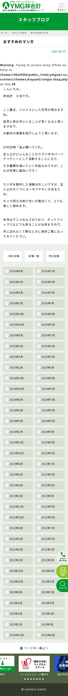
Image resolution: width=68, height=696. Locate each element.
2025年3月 (48, 356)
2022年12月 (17, 506)
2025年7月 (48, 335)
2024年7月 (48, 399)
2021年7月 (47, 592)
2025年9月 (48, 324)
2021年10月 (16, 581)
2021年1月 (47, 624)
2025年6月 (16, 346)
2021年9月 (47, 581)
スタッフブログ (19, 33)
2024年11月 (48, 378)
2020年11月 (48, 635)
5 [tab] (37, 679)
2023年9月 (48, 453)
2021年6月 (16, 603)
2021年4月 (16, 613)
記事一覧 (34, 256)
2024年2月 (16, 431)
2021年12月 (16, 571)
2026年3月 (48, 292)
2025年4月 (16, 356)
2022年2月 (16, 560)
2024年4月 (16, 421)
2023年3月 (48, 485)
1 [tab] (25, 679)
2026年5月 (48, 282)
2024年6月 (16, 410)
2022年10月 (17, 517)
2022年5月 (48, 539)
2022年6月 (16, 539)
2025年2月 (16, 367)
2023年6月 (16, 474)
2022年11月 (48, 506)
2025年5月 (48, 346)
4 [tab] (34, 679)
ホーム (4, 33)
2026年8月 (16, 271)
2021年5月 (47, 603)
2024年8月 (16, 399)
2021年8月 (16, 592)
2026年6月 (16, 282)
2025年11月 (48, 314)
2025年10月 (17, 324)
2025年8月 (16, 335)
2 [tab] (28, 679)
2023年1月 (47, 496)
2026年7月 (48, 271)
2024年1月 (47, 431)
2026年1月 (47, 303)
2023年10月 (17, 453)
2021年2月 (16, 624)
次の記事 (54, 256)
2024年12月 (17, 378)
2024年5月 (48, 410)
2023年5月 (48, 474)
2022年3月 (48, 549)
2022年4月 (16, 549)
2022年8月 (16, 528)
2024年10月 (17, 389)
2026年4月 (16, 292)
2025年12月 (17, 314)
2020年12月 (17, 635)
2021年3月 (47, 613)
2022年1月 (47, 560)
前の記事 (14, 256)
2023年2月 (16, 496)
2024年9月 (48, 389)
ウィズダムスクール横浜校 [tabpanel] (34, 674)
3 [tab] (31, 679)
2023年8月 (16, 464)
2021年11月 (47, 571)
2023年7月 (48, 464)
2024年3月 (48, 421)
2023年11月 (48, 442)
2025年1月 (47, 367)
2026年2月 (16, 303)
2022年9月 (48, 517)
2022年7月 (48, 528)
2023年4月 (16, 485)
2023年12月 (17, 442)
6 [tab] (40, 679)
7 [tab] (43, 679)
